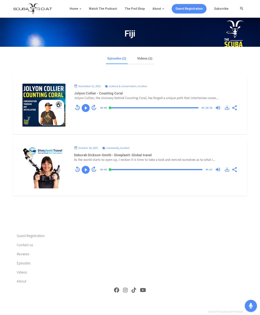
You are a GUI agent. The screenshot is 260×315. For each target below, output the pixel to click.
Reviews (23, 253)
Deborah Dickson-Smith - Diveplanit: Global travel (113, 155)
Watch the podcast (103, 8)
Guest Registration (189, 8)
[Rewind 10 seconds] (77, 107)
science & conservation (122, 86)
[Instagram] (125, 290)
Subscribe (221, 8)
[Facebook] (116, 290)
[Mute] (218, 108)
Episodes (24, 262)
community (112, 148)
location (142, 86)
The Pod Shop (135, 8)
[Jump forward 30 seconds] (93, 107)
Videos (22, 272)
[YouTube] (143, 290)
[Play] (85, 108)
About (156, 8)
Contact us (25, 244)
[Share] (234, 107)
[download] (227, 107)
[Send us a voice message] (251, 306)
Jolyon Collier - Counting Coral (98, 93)
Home (74, 8)
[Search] (239, 9)
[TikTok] (134, 290)
